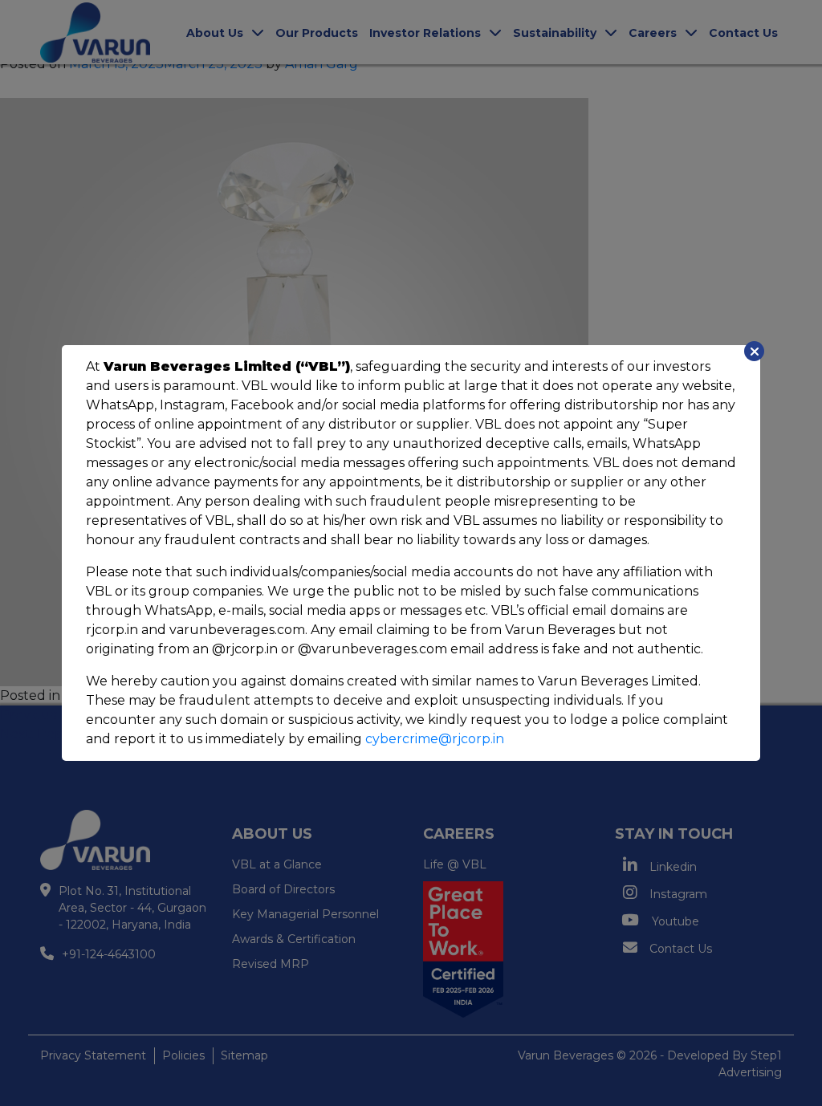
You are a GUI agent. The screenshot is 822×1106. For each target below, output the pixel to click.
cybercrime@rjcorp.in (434, 738)
